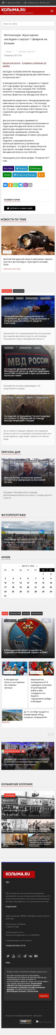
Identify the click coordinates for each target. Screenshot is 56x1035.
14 (36, 582)
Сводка (37, 348)
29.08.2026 (9, 348)
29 (43, 591)
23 (51, 587)
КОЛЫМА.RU (13, 10)
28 (36, 591)
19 (20, 587)
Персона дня (10, 452)
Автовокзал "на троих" (16, 810)
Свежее (5, 613)
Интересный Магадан (25, 175)
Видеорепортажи (12, 751)
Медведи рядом (42, 397)
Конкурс (9, 51)
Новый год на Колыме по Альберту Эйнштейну (39, 830)
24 (5, 591)
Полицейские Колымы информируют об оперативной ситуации (21, 387)
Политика (25, 613)
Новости (20, 397)
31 (5, 596)
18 (13, 587)
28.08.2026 (9, 298)
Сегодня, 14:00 (36, 672)
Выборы (6, 722)
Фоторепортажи (13, 515)
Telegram (22, 168)
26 (20, 591)
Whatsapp (36, 168)
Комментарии (18, 291)
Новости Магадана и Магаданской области (18, 13)
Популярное (7, 291)
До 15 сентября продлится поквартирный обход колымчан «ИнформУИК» (36, 714)
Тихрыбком (43, 461)
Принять (44, 995)
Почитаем (9, 795)
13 (28, 582)
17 (5, 587)
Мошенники (45, 298)
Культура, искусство (27, 51)
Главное (20, 298)
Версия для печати (11, 63)
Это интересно (36, 613)
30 (51, 591)
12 (20, 582)
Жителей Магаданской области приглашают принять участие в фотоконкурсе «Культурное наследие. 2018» (28, 262)
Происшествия (31, 298)
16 (51, 582)
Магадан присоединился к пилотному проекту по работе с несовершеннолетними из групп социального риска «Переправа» (26, 762)
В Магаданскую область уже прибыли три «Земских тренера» (14, 683)
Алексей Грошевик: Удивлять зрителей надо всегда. (13, 844)
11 (13, 582)
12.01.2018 (7, 252)
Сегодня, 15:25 (10, 621)
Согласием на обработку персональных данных (26, 988)
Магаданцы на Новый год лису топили (13, 830)
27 (28, 591)
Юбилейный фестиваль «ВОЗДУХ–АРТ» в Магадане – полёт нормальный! (24, 540)
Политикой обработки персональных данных (24, 984)
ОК (41, 175)
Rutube (7, 175)
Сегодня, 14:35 (9, 672)
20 (28, 587)
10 (5, 582)
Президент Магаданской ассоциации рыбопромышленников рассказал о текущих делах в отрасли (27, 495)
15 (43, 582)
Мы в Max (8, 168)
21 (36, 587)
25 (13, 591)
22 (43, 587)
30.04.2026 (9, 461)
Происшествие (15, 613)
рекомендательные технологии (22, 991)
